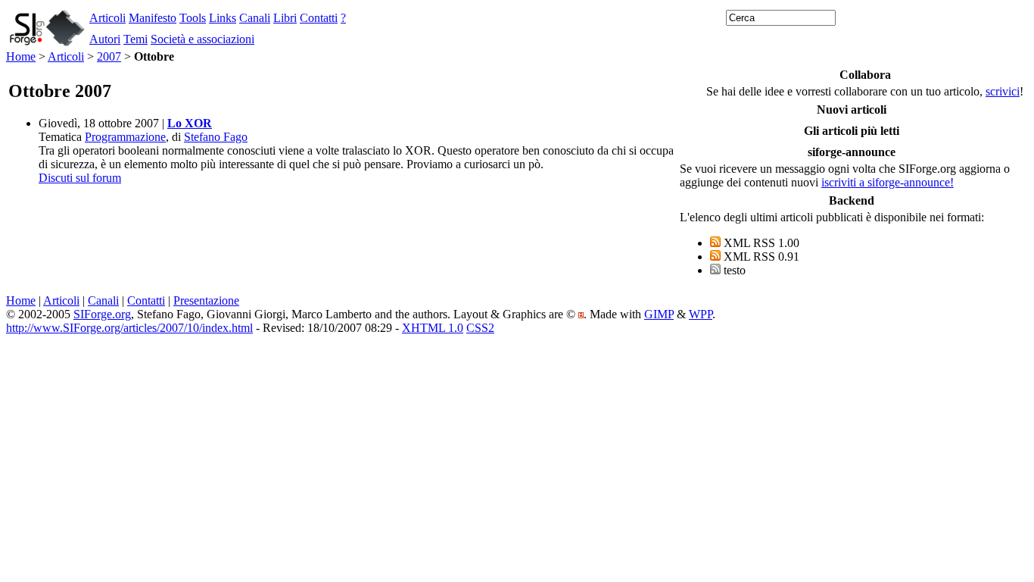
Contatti (319, 17)
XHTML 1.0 (432, 327)
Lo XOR (189, 123)
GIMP (659, 314)
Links (222, 17)
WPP (700, 314)
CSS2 (480, 327)
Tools (192, 17)
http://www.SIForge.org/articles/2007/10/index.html (129, 327)
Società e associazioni (202, 39)
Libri (285, 17)
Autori (104, 39)
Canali (254, 17)
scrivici (1003, 91)
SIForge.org (102, 314)
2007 (109, 56)
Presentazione (206, 300)
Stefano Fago (216, 136)
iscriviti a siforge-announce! (887, 182)
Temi (135, 39)
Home (21, 56)
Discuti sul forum (80, 177)
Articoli (107, 17)
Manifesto (152, 17)
